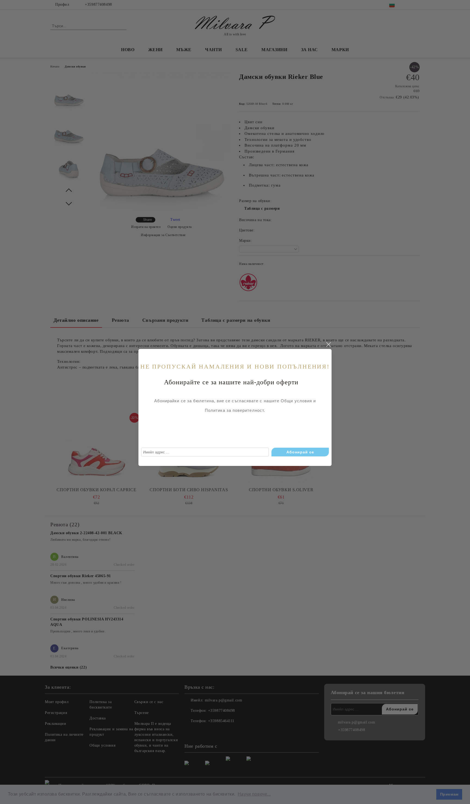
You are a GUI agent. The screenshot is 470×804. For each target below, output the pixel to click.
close (328, 344)
